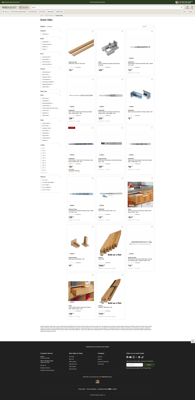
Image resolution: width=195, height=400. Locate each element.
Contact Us (43, 365)
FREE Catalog (72, 361)
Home (41, 15)
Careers (100, 359)
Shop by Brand (72, 369)
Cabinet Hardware (49, 15)
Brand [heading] (42, 38)
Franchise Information (103, 361)
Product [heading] (42, 69)
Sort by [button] (144, 26)
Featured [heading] (43, 31)
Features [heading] (43, 177)
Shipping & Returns (45, 367)
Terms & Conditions (91, 389)
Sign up (149, 364)
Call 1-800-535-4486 (185, 2)
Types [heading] (42, 120)
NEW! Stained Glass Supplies (97, 2)
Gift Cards (71, 356)
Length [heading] (42, 145)
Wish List (71, 359)
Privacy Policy (147, 368)
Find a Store (101, 364)
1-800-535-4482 (44, 358)
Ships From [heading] (43, 91)
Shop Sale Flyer (73, 364)
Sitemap (115, 389)
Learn (184, 11)
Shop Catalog (72, 366)
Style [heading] (41, 95)
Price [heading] (41, 54)
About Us (100, 356)
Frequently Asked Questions (47, 370)
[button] (148, 26)
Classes (190, 11)
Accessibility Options (103, 389)
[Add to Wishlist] (93, 31)
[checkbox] (41, 34)
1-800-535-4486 (44, 362)
